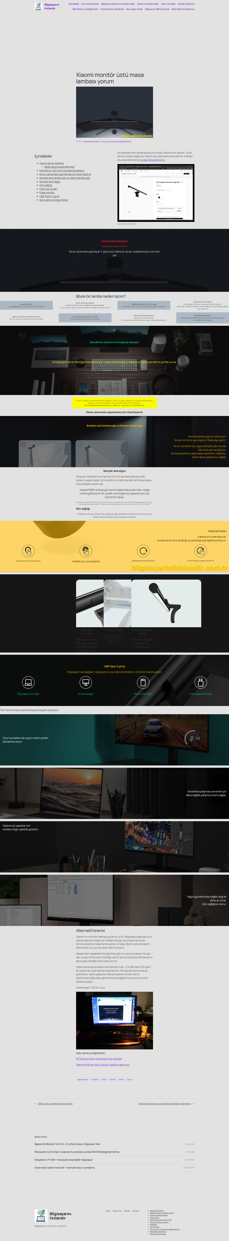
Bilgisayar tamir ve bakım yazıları (162, 1213)
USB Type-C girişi (49, 196)
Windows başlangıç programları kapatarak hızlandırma (164, 1103)
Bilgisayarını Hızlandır (51, 6)
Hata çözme (154, 1217)
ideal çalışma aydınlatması (59, 167)
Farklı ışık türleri (48, 189)
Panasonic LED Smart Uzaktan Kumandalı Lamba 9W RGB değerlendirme (77, 1151)
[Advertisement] (114, 38)
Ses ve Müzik (154, 1227)
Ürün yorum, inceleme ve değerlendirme (116, 141)
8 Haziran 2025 (188, 1167)
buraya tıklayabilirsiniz (152, 160)
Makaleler (153, 1224)
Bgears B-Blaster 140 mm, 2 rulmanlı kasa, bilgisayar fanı (67, 1144)
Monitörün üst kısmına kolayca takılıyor (62, 170)
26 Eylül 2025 (189, 1160)
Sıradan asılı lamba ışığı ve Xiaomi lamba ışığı (64, 178)
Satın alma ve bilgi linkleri (53, 200)
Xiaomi (121, 1079)
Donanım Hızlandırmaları (159, 1215)
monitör (112, 1079)
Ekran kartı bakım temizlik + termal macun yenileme (65, 1167)
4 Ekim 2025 (189, 1152)
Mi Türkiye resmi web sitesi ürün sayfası (99, 1058)
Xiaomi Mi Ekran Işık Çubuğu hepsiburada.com (103, 1064)
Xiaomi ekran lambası (51, 163)
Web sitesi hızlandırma (158, 1231)
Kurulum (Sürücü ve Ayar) (159, 1222)
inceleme (94, 1079)
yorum (129, 1079)
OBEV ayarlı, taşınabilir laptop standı (55, 1103)
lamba (104, 1079)
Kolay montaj (46, 192)
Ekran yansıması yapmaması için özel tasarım (65, 174)
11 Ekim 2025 (189, 1144)
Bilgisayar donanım (157, 1210)
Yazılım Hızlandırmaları (158, 1234)
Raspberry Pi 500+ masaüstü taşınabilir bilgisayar (64, 1159)
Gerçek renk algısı (49, 181)
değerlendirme (82, 1079)
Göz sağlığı (45, 185)
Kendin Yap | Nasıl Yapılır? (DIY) (161, 1220)
